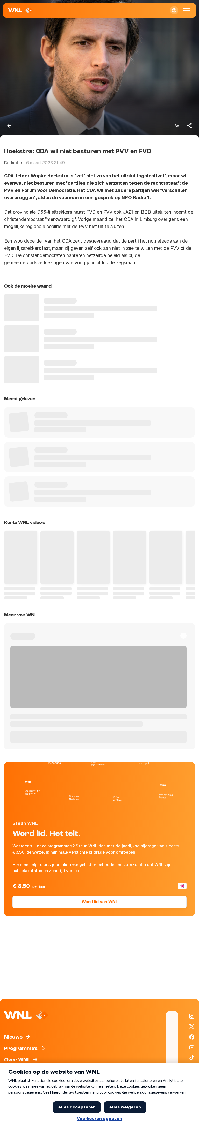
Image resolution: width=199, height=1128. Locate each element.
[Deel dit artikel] (189, 126)
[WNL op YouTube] (192, 1047)
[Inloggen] (174, 10)
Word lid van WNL (100, 902)
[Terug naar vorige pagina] (9, 126)
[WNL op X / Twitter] (192, 1027)
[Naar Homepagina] (20, 10)
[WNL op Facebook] (192, 1037)
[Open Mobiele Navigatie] (186, 10)
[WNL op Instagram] (192, 1016)
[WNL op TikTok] (192, 1058)
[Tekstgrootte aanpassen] (177, 126)
